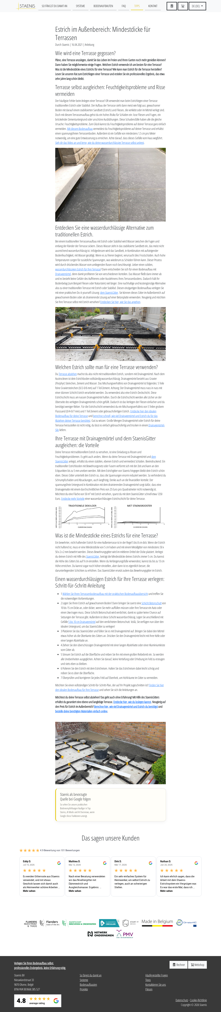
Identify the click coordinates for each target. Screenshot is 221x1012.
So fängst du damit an (54, 6)
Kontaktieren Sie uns (155, 984)
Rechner (180, 965)
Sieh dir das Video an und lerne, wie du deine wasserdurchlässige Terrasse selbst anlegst (99, 143)
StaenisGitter (92, 556)
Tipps (137, 6)
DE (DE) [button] (196, 6)
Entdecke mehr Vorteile (72, 499)
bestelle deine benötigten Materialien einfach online (81, 711)
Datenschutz (182, 1000)
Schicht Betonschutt (152, 603)
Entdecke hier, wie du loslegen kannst (132, 702)
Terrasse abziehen (68, 374)
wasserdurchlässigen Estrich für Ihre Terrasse (78, 269)
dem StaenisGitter (109, 292)
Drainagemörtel (63, 274)
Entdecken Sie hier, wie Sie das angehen (120, 302)
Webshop (199, 965)
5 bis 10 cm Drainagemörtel (81, 622)
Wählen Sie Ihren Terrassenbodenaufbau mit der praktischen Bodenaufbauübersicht (105, 594)
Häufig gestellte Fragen (156, 975)
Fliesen (148, 989)
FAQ (124, 6)
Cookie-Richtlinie (198, 1000)
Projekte (84, 989)
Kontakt (152, 6)
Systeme (80, 6)
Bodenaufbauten (103, 6)
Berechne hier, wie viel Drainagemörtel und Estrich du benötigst (126, 706)
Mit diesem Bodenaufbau (80, 129)
